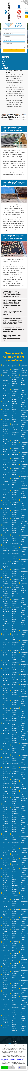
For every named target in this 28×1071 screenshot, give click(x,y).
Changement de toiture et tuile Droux (6, 895)
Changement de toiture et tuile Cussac (6, 836)
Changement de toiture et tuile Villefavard (24, 999)
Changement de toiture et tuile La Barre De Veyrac (24, 1026)
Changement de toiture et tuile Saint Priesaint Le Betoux (24, 689)
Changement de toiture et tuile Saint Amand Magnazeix (15, 880)
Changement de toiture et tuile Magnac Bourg (15, 462)
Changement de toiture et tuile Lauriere (15, 418)
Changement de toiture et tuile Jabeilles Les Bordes (6, 1019)
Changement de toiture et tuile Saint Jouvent (24, 424)
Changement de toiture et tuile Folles (6, 944)
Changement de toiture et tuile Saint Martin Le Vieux (24, 587)
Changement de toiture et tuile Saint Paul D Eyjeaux (24, 678)
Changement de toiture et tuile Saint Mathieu (24, 610)
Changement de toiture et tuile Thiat (24, 912)
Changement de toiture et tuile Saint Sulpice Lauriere (24, 760)
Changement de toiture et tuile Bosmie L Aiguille (6, 538)
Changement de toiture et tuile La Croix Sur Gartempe (6, 819)
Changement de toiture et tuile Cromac (6, 828)
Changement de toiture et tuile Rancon (15, 766)
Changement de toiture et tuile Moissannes (15, 564)
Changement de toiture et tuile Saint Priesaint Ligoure (24, 701)
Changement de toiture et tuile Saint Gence (15, 987)
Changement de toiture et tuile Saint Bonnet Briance (15, 934)
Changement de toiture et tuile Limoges (15, 435)
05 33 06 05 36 (9, 7)
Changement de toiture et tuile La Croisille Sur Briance (6, 808)
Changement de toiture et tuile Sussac (24, 895)
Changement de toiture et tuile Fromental (6, 953)
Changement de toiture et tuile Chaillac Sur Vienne (6, 619)
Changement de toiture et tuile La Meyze (15, 537)
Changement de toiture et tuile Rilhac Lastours (15, 791)
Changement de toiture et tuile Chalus (6, 636)
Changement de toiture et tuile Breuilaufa (6, 547)
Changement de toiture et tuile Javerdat (15, 372)
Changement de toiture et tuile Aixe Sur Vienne (6, 368)
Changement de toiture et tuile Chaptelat (6, 689)
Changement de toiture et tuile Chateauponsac (6, 717)
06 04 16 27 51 (9, 17)
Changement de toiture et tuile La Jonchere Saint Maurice (15, 382)
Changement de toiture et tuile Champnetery (6, 663)
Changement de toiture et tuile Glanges (6, 985)
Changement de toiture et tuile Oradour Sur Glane (15, 666)
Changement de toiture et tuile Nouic (15, 645)
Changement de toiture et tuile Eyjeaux (6, 912)
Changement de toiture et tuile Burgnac (6, 572)
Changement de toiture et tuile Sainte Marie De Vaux (24, 540)
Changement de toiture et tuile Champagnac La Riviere (6, 654)
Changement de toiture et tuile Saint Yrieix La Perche (24, 829)
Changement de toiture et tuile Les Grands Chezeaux (6, 1003)
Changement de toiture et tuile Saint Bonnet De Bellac (15, 946)
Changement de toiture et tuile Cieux (6, 752)
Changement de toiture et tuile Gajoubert (6, 961)
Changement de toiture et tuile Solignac (24, 879)
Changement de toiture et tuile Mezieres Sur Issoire (15, 547)
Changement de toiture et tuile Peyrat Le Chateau (15, 730)
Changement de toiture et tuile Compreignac (6, 770)
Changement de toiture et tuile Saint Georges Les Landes (15, 1013)
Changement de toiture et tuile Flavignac (6, 936)
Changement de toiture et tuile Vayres (24, 936)
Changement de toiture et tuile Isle (6, 1011)
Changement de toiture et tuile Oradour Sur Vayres (15, 676)
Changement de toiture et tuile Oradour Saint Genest (15, 655)
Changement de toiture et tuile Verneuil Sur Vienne (24, 955)
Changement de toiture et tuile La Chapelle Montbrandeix (6, 680)
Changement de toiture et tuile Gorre (6, 993)
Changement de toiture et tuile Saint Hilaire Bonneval (24, 380)
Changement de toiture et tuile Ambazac (6, 378)
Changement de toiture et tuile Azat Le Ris (6, 413)
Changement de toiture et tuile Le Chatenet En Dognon (6, 727)
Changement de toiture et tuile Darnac (6, 845)
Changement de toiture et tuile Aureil (6, 404)
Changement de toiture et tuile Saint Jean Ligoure (24, 414)
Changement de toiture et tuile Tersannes (24, 904)
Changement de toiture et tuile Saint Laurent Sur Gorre (24, 493)
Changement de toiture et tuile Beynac (6, 487)
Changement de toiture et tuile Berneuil (6, 457)
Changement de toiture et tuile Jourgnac (15, 400)
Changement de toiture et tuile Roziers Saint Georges (15, 847)
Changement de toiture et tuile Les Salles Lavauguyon (24, 852)
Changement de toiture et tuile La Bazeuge (6, 430)
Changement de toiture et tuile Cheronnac (6, 744)
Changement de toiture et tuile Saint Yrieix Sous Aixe (24, 841)
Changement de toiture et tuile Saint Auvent (15, 903)
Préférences (22, 1068)
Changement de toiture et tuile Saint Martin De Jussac (24, 564)
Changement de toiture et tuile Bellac (6, 448)
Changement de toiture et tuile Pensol (15, 711)
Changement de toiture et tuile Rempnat (15, 782)
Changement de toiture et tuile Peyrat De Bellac (15, 720)
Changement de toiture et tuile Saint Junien (24, 446)
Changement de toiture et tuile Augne (6, 396)
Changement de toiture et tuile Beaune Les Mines (24, 1016)
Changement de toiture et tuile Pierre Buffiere (15, 748)
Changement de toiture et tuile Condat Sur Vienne (6, 779)
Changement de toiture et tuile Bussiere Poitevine (6, 601)
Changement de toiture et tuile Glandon (6, 977)
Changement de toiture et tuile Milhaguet (15, 556)
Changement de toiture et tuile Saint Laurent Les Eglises (24, 481)
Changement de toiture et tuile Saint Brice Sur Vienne (15, 957)
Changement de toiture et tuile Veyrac (24, 964)
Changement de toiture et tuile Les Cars (6, 610)
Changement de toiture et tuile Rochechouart (15, 810)
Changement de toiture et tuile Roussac (15, 828)
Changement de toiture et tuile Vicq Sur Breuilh (24, 974)
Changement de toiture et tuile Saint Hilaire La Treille (24, 391)
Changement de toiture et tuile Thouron (24, 920)
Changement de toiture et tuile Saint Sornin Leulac (24, 748)
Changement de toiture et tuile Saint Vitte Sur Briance (24, 817)
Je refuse (11, 1068)
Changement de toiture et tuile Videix (24, 983)
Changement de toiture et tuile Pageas (15, 685)
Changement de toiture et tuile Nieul (15, 636)
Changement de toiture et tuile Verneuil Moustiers (24, 945)
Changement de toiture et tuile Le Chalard (6, 628)
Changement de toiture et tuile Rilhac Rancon (15, 801)
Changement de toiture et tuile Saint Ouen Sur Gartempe (24, 657)
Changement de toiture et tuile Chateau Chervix (6, 698)
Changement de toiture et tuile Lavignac (15, 427)
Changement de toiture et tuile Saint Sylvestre (24, 784)
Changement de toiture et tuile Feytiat (6, 928)
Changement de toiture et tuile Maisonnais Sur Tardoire (15, 495)
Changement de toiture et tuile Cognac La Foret (6, 761)
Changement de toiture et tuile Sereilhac (24, 871)
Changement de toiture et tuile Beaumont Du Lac (6, 439)
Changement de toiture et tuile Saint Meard (24, 634)
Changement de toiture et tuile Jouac (15, 392)
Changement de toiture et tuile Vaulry (24, 928)
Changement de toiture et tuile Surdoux (24, 887)
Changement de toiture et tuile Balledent (6, 422)
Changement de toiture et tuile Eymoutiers (6, 920)
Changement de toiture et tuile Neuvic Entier (15, 619)
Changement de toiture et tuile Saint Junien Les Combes (24, 457)
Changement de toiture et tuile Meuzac (15, 529)
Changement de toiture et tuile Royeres (15, 836)
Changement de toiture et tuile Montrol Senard (15, 573)
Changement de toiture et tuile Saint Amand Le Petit (15, 868)
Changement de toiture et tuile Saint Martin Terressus (24, 599)
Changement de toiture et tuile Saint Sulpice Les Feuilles (24, 773)
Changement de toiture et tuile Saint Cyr (15, 966)
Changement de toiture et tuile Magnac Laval (15, 472)
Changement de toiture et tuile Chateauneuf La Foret (6, 708)
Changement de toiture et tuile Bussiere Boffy (6, 581)
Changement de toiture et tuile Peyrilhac (15, 739)
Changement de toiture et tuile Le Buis (6, 556)
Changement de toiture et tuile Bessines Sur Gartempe (6, 477)
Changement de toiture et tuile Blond (6, 511)
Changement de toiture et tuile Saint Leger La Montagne (24, 504)
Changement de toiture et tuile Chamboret (6, 645)
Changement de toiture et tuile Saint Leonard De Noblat (24, 528)
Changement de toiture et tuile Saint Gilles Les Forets (24, 368)
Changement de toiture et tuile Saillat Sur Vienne (15, 857)
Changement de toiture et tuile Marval (15, 505)
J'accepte (4, 1068)
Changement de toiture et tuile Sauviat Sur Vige (24, 862)
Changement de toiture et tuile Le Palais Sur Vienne (15, 694)
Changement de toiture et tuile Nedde (15, 610)
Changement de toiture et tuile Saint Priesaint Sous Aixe (24, 712)
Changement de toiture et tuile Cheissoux (6, 736)
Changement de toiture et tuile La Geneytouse (6, 969)
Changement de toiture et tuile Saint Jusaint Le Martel (24, 469)
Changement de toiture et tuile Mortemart (15, 582)
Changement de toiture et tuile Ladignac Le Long (15, 409)
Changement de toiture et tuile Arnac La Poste (6, 387)
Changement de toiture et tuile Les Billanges (6, 495)
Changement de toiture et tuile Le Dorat (6, 879)
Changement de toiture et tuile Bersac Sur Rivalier (6, 466)
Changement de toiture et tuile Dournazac (6, 887)
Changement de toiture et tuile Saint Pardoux (24, 668)
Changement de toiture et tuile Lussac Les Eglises (15, 452)
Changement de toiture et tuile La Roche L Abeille (15, 819)
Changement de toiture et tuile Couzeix (6, 798)
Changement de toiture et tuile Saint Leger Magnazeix (24, 516)
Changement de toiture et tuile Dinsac (6, 853)
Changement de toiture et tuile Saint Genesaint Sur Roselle (15, 999)
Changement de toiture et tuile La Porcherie (15, 757)
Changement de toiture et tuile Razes (15, 774)
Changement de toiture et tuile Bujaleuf (6, 564)
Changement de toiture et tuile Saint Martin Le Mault (24, 576)
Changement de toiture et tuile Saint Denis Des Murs (15, 976)
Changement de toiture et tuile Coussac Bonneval (6, 789)
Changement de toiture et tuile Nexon (15, 628)
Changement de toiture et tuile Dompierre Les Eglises (6, 862)
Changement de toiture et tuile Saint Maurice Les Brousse (24, 622)
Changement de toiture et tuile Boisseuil (6, 519)
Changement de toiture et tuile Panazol (15, 703)
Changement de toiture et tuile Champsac (6, 671)
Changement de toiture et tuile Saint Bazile (15, 923)
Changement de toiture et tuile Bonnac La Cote (6, 528)
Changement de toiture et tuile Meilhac (15, 521)
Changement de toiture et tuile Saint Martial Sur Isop (24, 552)
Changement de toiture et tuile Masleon (15, 513)
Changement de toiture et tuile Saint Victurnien (24, 806)
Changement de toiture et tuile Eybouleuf (6, 904)
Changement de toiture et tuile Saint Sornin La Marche (24, 736)
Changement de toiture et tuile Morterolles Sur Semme (15, 592)
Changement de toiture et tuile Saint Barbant (15, 913)
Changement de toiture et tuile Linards (15, 443)
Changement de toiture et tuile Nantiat (15, 602)
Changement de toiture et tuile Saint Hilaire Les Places (24, 403)
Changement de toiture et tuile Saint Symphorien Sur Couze (24, 795)
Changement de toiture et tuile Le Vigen (24, 991)
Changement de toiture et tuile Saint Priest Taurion (24, 724)
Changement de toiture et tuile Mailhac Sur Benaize (15, 483)
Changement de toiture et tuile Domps (6, 871)
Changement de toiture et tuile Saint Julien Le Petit (24, 435)
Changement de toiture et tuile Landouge (24, 1007)
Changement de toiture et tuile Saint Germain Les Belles (15, 1025)
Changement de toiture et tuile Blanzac (6, 503)
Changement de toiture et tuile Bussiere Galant (6, 591)
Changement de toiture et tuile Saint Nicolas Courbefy (24, 645)
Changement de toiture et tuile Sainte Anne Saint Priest (15, 892)
